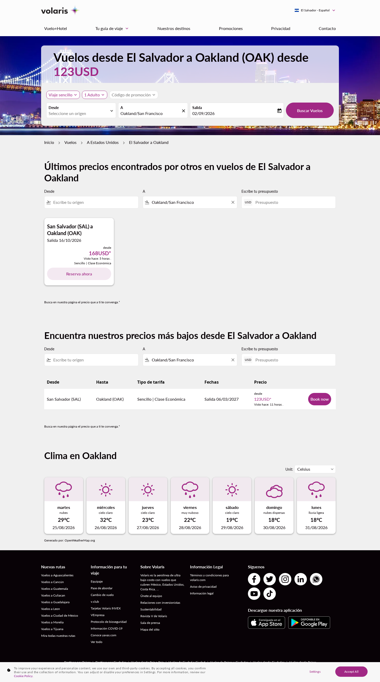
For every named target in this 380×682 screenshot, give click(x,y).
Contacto (327, 28)
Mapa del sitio (149, 629)
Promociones (231, 28)
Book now (319, 399)
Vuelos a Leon (50, 609)
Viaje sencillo (60, 94)
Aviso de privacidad (203, 586)
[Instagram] (285, 579)
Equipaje (97, 581)
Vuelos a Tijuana (52, 629)
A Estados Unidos (103, 142)
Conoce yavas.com (103, 635)
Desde (54, 107)
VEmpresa (97, 615)
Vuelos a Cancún (52, 582)
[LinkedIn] (300, 579)
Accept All (351, 671)
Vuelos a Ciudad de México (59, 615)
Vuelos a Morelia (52, 622)
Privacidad (280, 28)
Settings (315, 671)
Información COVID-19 (107, 628)
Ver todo (96, 642)
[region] (190, 672)
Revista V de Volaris (153, 616)
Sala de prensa (150, 623)
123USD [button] (76, 71)
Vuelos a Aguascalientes (57, 575)
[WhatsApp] (316, 579)
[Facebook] (254, 579)
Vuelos (70, 142)
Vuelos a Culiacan (53, 595)
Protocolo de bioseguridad (109, 622)
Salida (197, 107)
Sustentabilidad (151, 609)
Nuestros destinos (173, 28)
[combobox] (79, 113)
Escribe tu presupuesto (259, 191)
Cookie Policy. (23, 676)
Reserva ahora (79, 273)
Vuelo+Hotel (55, 28)
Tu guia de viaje (112, 28)
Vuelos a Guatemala (54, 589)
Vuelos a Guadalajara (55, 602)
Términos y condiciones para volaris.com (209, 577)
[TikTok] (269, 593)
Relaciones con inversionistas (160, 603)
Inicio (49, 142)
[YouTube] (254, 593)
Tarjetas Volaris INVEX (106, 608)
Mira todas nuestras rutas (58, 636)
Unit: (289, 469)
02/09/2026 (203, 113)
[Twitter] (269, 579)
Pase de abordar (101, 588)
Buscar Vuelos (310, 110)
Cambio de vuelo (102, 595)
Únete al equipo (151, 596)
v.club (95, 601)
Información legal (202, 593)
